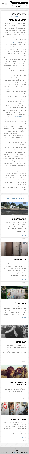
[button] (6, 4)
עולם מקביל (20, 303)
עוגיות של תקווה (19, 219)
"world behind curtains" (20, 116)
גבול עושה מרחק (18, 419)
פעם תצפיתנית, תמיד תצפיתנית (16, 383)
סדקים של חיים (19, 259)
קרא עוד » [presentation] (23, 235)
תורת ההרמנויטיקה (10, 90)
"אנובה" (7, 137)
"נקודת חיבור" (16, 42)
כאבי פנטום (21, 341)
